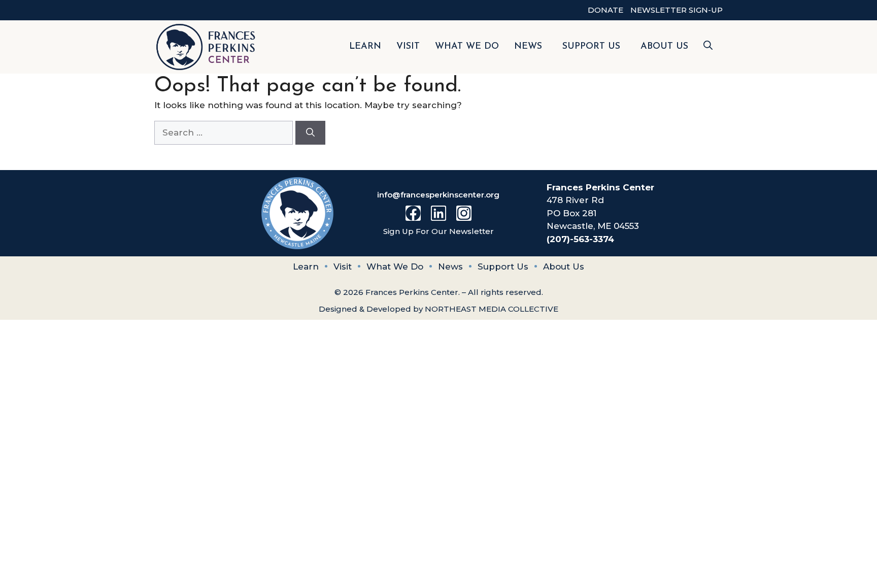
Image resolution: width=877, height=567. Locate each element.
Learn (365, 46)
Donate (605, 10)
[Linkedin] (438, 213)
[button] (708, 47)
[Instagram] (463, 213)
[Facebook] (413, 213)
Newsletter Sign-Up (676, 10)
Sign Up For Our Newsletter (438, 231)
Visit (408, 46)
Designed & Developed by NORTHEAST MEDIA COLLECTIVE (438, 309)
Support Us (591, 46)
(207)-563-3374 (580, 239)
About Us (664, 46)
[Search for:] (224, 132)
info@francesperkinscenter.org (438, 194)
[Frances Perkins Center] (206, 47)
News (528, 46)
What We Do (467, 46)
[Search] (310, 133)
